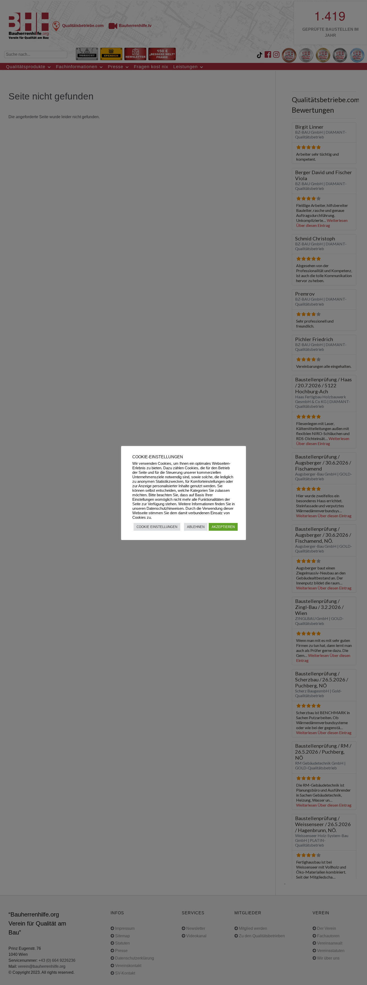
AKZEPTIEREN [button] (223, 527)
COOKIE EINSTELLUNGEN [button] (157, 527)
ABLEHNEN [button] (195, 527)
